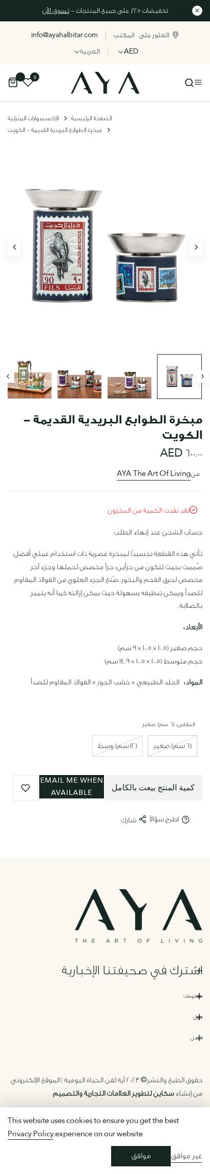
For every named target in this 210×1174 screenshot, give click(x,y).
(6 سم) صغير (172, 746)
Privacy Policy (31, 1134)
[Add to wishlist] (25, 788)
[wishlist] (28, 83)
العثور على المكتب (141, 35)
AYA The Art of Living (154, 474)
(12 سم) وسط (117, 746)
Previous (8, 376)
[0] (13, 83)
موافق (141, 1156)
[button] (71, 788)
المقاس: (168, 724)
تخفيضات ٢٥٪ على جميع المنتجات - (105, 10)
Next (202, 376)
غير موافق (186, 1156)
